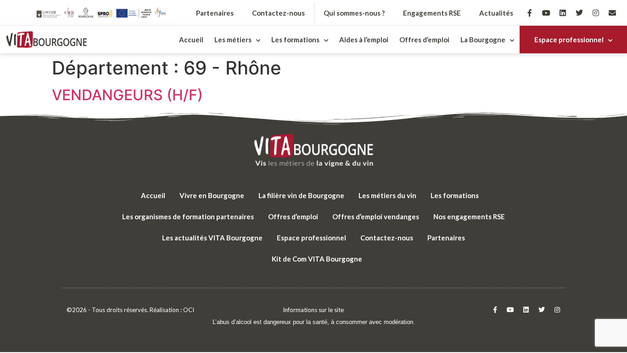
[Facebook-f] (529, 13)
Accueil (191, 39)
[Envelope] (612, 13)
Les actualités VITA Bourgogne (212, 237)
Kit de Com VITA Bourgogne (317, 259)
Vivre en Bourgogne (211, 195)
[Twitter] (579, 13)
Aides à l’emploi (363, 39)
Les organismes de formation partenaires (188, 216)
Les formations (455, 195)
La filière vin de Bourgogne (301, 195)
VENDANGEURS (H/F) (127, 95)
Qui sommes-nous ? (354, 13)
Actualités (496, 13)
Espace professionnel (569, 39)
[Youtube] (546, 13)
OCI (188, 309)
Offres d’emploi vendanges (375, 216)
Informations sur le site (313, 309)
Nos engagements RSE (469, 216)
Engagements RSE (432, 13)
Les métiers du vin (387, 195)
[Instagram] (595, 13)
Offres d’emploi (424, 39)
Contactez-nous (278, 13)
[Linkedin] (562, 13)
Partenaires (215, 13)
